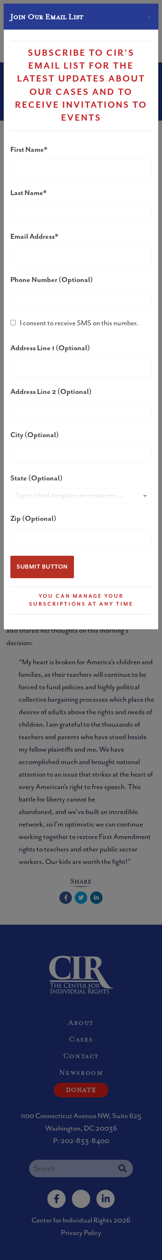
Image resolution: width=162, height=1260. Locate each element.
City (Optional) (34, 435)
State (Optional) (36, 478)
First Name (27, 150)
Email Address (32, 237)
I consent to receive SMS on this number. (79, 323)
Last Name (26, 193)
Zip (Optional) (33, 519)
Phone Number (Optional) (51, 280)
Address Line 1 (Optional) (50, 348)
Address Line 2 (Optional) (51, 392)
